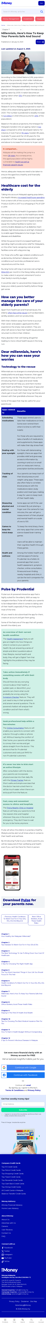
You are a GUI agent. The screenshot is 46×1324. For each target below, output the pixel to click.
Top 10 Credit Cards (9, 1167)
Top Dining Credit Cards (11, 1187)
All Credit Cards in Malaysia (12, 1190)
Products (5, 1322)
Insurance (11, 27)
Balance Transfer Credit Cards (14, 1194)
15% (20, 96)
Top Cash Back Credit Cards (13, 1184)
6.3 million (8, 116)
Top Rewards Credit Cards (12, 1180)
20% (36, 116)
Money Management (11, 19)
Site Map (33, 1301)
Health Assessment (15, 639)
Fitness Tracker (17, 780)
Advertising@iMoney (23, 1305)
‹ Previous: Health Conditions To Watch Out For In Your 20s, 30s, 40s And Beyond (15, 919)
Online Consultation (15, 728)
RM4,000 (5, 272)
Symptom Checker (11, 697)
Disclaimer (25, 1301)
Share (39, 42)
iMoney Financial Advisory (12, 1205)
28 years (11, 156)
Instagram (8, 1254)
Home (3, 25)
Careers (5, 1226)
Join (41, 3)
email (28, 1085)
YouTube (8, 1258)
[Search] (42, 12)
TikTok (6, 1261)
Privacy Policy (34, 1090)
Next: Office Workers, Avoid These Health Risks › (36, 920)
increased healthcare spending (31, 198)
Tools (14, 1322)
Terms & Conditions (14, 1090)
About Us (5, 1220)
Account (41, 1322)
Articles (31, 1322)
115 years (25, 133)
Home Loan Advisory (10, 1208)
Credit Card (11, 21)
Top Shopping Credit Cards (12, 1174)
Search (23, 1322)
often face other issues (17, 313)
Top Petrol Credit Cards (11, 1170)
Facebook (8, 1248)
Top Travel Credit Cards (11, 1177)
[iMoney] (6, 3)
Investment (28, 19)
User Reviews (7, 1230)
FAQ (3, 1236)
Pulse (25, 900)
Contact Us (6, 1233)
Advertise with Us (9, 1223)
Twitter (7, 1251)
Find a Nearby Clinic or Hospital (20, 808)
